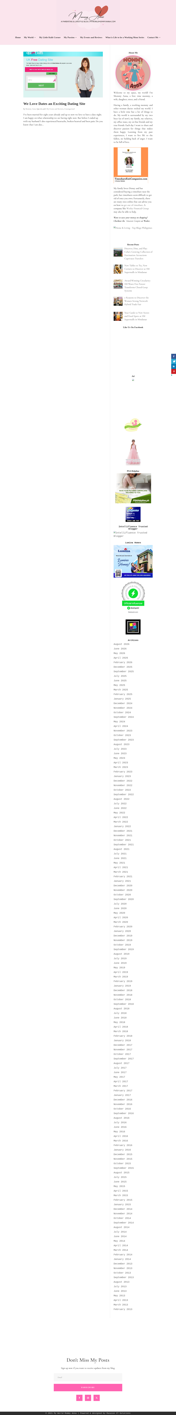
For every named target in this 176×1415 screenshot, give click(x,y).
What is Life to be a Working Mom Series (124, 38)
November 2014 (123, 1213)
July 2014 (120, 1231)
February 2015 (123, 1200)
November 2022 (123, 785)
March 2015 (121, 1195)
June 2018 (120, 1017)
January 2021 (122, 881)
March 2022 (121, 821)
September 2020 (124, 899)
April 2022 (121, 817)
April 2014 (121, 1245)
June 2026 (120, 648)
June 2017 (120, 1072)
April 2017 (121, 1081)
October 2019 (122, 944)
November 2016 (123, 1104)
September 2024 (124, 717)
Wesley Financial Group (138, 208)
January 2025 (122, 698)
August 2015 (121, 1172)
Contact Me (152, 38)
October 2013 (122, 1272)
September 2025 (124, 671)
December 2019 (123, 935)
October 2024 (122, 712)
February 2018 (123, 1036)
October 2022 (122, 790)
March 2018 (121, 1031)
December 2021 (123, 831)
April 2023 (121, 762)
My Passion (69, 38)
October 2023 (122, 735)
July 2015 (120, 1177)
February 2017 (123, 1090)
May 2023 (119, 758)
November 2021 (123, 835)
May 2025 (119, 685)
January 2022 (122, 826)
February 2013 (123, 1309)
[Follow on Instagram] (88, 1398)
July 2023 (120, 749)
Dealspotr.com (133, 612)
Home (18, 38)
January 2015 (122, 1204)
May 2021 (119, 862)
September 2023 (124, 739)
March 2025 (121, 689)
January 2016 (122, 1149)
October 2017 (122, 1054)
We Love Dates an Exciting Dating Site (54, 104)
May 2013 (119, 1295)
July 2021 (120, 853)
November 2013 (123, 1268)
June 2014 (120, 1236)
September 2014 (124, 1222)
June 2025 (120, 680)
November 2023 (123, 730)
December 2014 (123, 1209)
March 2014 (121, 1250)
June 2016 (120, 1127)
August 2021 (121, 849)
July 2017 (120, 1067)
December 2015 (123, 1154)
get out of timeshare (133, 205)
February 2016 (123, 1145)
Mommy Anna (31, 109)
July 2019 (120, 958)
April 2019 (121, 972)
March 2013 (121, 1304)
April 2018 (121, 1026)
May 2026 (119, 653)
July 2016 (120, 1122)
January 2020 (122, 931)
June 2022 (120, 808)
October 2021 (122, 840)
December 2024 (123, 703)
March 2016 (121, 1140)
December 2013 (123, 1263)
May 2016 (119, 1131)
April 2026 (121, 657)
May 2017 (119, 1077)
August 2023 (121, 744)
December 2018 (123, 990)
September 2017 (124, 1058)
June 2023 (120, 753)
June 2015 (120, 1181)
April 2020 (121, 917)
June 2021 (120, 858)
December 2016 (123, 1099)
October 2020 (122, 894)
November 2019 (123, 940)
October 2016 (122, 1108)
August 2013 (121, 1282)
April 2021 (121, 867)
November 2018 (123, 995)
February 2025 (123, 694)
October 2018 (122, 999)
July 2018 (120, 1013)
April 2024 (121, 726)
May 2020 (119, 913)
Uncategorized (69, 109)
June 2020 (120, 908)
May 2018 (119, 1022)
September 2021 (124, 844)
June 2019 (120, 963)
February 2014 (123, 1254)
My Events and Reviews (91, 38)
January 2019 (122, 985)
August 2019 (121, 954)
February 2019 (123, 981)
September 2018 (124, 1004)
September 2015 (124, 1168)
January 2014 (122, 1259)
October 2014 (122, 1218)
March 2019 (121, 976)
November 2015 (123, 1159)
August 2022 (121, 799)
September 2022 (124, 794)
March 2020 (121, 922)
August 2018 (121, 1008)
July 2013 (120, 1286)
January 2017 (122, 1095)
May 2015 (119, 1186)
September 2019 (124, 949)
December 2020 (123, 885)
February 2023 (123, 771)
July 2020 (120, 903)
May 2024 (119, 721)
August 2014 (121, 1227)
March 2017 (121, 1086)
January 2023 (122, 776)
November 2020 (123, 890)
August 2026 (121, 644)
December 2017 (123, 1045)
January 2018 (122, 1040)
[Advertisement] (133, 397)
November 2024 (123, 708)
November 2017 (123, 1049)
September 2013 (124, 1277)
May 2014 (119, 1241)
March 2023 (121, 767)
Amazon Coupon (133, 221)
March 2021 (121, 872)
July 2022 (120, 803)
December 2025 (123, 667)
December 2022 (123, 780)
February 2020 (123, 926)
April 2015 (121, 1190)
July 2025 (120, 676)
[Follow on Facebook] (79, 1398)
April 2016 (121, 1136)
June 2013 (120, 1291)
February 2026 (123, 662)
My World (29, 38)
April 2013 (121, 1300)
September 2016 (124, 1113)
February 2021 (123, 876)
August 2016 (121, 1118)
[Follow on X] (97, 1398)
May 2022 (119, 812)
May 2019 (119, 967)
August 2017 (121, 1063)
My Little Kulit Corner (50, 38)
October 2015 (122, 1163)
